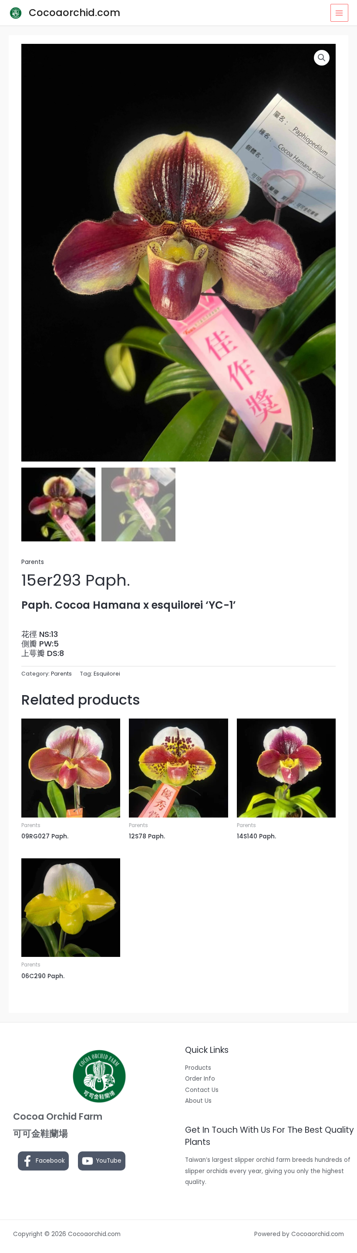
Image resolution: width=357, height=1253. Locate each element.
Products (198, 1068)
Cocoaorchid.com (74, 13)
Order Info (200, 1079)
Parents (32, 562)
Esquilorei (107, 673)
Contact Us (202, 1090)
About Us (198, 1101)
